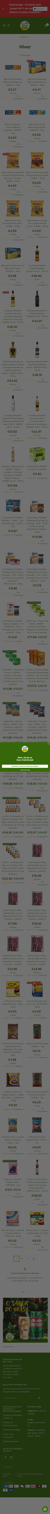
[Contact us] (45, 1509)
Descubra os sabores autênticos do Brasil (25, 766)
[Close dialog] (49, 743)
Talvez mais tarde (25, 770)
